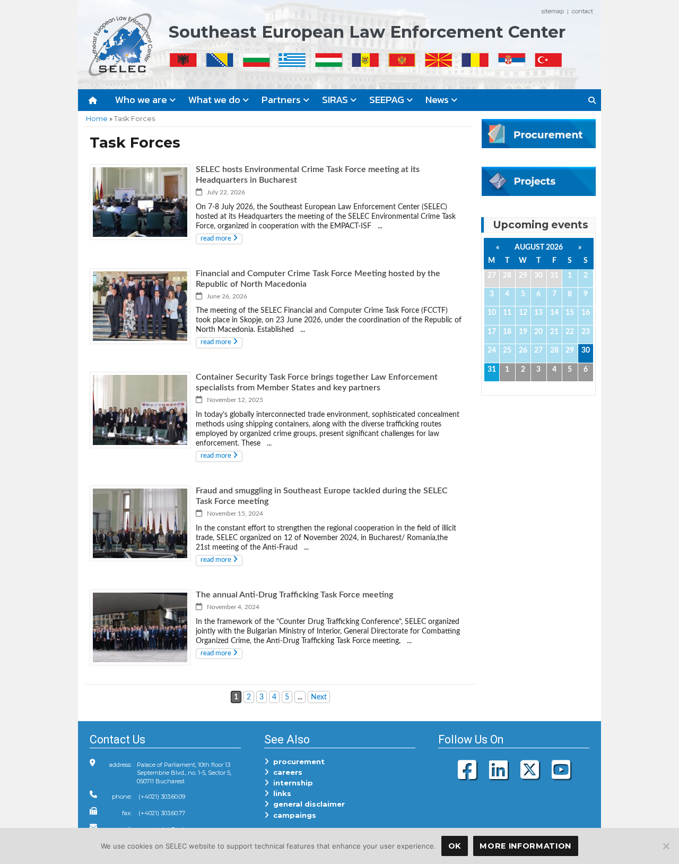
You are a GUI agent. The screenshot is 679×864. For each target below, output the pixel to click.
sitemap (553, 11)
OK (454, 846)
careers (285, 772)
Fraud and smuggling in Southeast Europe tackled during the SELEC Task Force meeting (322, 496)
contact (582, 11)
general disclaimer (307, 804)
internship (291, 783)
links (280, 793)
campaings (292, 815)
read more (217, 238)
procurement (297, 761)
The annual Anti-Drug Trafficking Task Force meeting (294, 595)
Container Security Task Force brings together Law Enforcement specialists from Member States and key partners (317, 382)
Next (319, 697)
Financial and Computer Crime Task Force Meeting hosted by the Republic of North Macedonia (318, 278)
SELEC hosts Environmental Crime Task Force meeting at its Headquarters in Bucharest (308, 174)
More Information (525, 846)
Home (97, 118)
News (438, 99)
